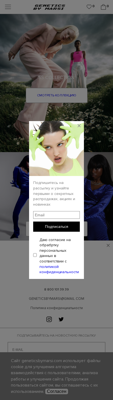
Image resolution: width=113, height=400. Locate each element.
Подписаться (56, 226)
